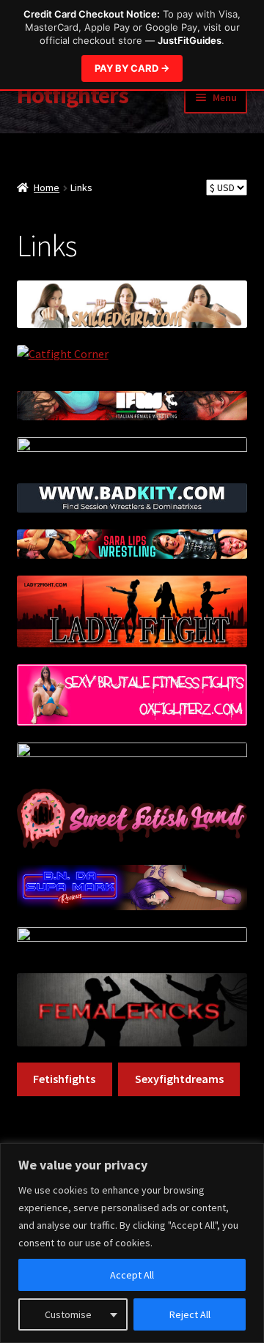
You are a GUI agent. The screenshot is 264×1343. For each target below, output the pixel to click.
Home (46, 187)
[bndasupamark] (132, 887)
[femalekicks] (132, 1009)
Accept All (132, 1274)
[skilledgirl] (132, 304)
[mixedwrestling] (132, 941)
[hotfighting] (132, 757)
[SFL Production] (132, 819)
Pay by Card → (132, 68)
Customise (68, 1314)
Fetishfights (64, 1078)
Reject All (189, 1314)
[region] (132, 1243)
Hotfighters (72, 95)
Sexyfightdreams (179, 1078)
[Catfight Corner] (132, 359)
